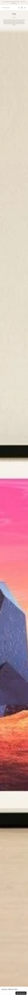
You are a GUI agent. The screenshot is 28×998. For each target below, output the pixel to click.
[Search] (19, 8)
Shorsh (14, 17)
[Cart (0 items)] (22, 8)
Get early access (21, 993)
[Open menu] (25, 8)
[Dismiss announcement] (27, 2)
